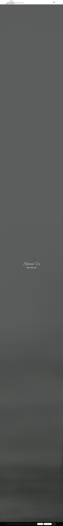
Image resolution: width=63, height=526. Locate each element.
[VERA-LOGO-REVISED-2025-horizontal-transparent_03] (15, 2)
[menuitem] (54, 2)
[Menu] (54, 2)
